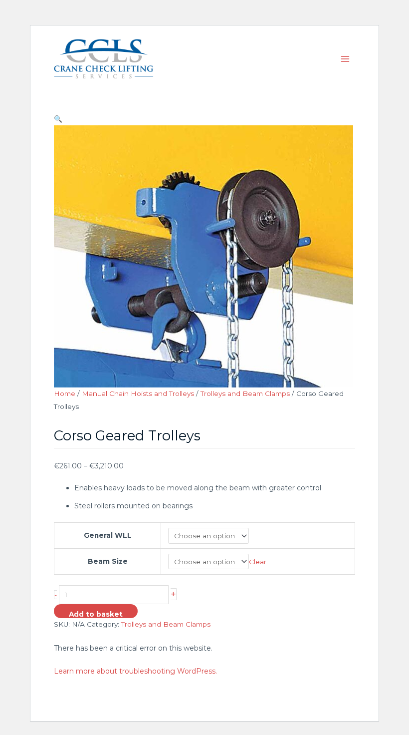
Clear (257, 562)
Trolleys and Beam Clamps (245, 393)
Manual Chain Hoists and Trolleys (138, 393)
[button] (204, 119)
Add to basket (96, 614)
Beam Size (108, 561)
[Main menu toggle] (345, 58)
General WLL (108, 535)
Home (64, 393)
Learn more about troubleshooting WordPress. (135, 671)
